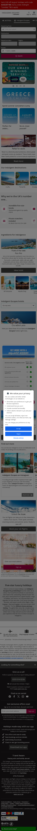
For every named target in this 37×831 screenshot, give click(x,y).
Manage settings (18, 438)
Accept (18, 428)
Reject (18, 434)
